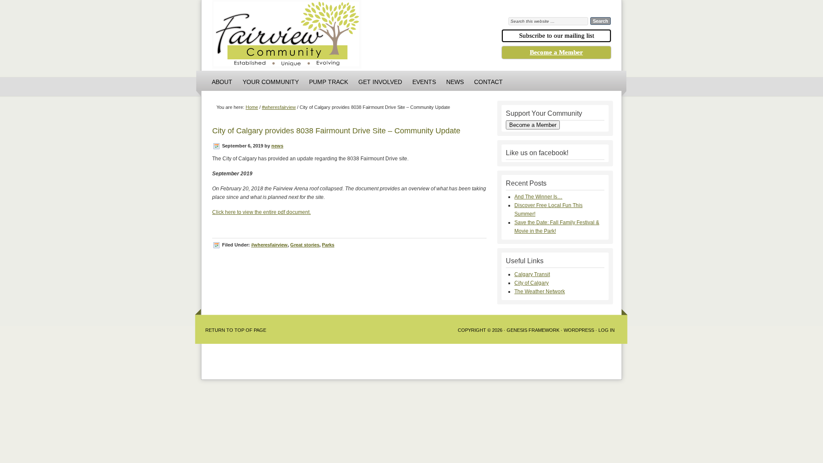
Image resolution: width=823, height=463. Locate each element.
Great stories (304, 244)
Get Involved (380, 81)
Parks (328, 244)
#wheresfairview (269, 244)
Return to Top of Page (235, 330)
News (455, 81)
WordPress (579, 330)
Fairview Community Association (334, 36)
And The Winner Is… (538, 197)
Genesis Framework (533, 330)
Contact (488, 81)
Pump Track (328, 81)
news (277, 145)
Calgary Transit (532, 274)
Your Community (271, 81)
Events (424, 81)
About (222, 81)
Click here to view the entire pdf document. (261, 212)
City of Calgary (531, 283)
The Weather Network (539, 292)
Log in (606, 330)
